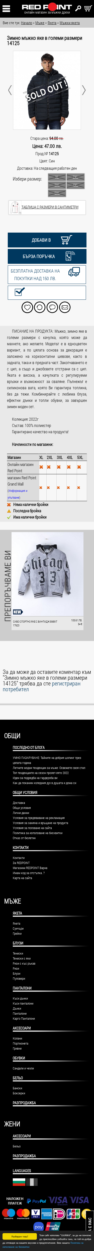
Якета (17, 913)
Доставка (19, 802)
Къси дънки (20, 998)
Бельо (18, 1077)
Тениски (18, 953)
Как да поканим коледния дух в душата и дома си (44, 783)
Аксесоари (22, 1027)
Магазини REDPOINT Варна (30, 868)
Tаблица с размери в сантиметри (50, 206)
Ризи (16, 968)
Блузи (18, 942)
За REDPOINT (21, 862)
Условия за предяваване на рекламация (39, 817)
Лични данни (21, 812)
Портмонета (20, 1043)
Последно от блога (29, 747)
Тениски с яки (22, 958)
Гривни (17, 1048)
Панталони (22, 987)
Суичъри (18, 928)
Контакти (19, 857)
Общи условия (22, 807)
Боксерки (19, 1093)
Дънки (17, 1008)
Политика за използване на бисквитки (37, 833)
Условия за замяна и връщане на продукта (40, 823)
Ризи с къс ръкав (24, 963)
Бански (17, 1088)
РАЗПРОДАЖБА (24, 1102)
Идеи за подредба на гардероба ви (35, 777)
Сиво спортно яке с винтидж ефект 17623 (35, 623)
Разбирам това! (20, 1236)
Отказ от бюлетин (24, 838)
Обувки (19, 1057)
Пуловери (19, 978)
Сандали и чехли (23, 1068)
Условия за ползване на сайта (32, 828)
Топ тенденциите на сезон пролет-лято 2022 (41, 772)
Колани (17, 1038)
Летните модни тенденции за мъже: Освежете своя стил (49, 767)
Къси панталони (23, 1003)
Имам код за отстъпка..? (29, 873)
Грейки (17, 933)
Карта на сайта (22, 878)
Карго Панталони (24, 1018)
